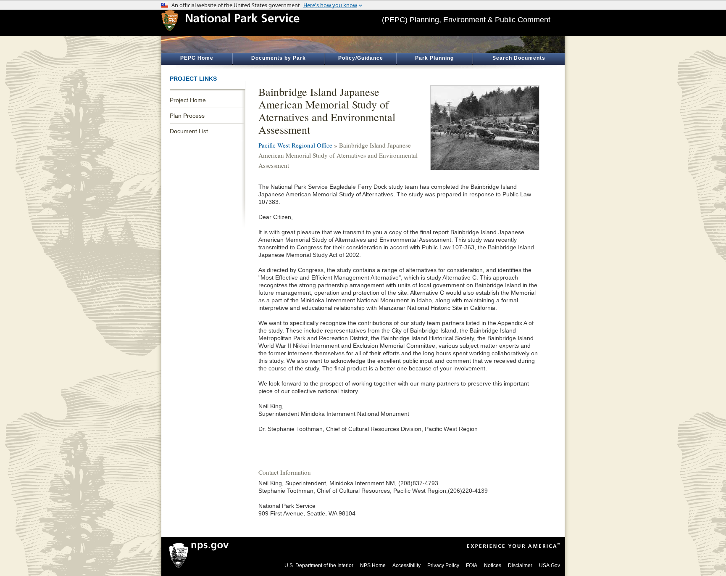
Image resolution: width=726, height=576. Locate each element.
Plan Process (187, 115)
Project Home (188, 100)
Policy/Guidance (360, 58)
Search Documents (518, 58)
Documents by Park (278, 58)
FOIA (471, 565)
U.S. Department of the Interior (318, 565)
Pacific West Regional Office (295, 145)
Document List (189, 131)
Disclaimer (520, 565)
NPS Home (373, 565)
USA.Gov (549, 565)
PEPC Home (196, 58)
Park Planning (434, 58)
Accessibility (406, 565)
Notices (492, 565)
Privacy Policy (443, 565)
